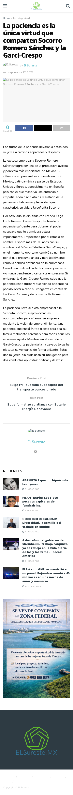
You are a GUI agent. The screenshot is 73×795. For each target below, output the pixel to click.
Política (24, 777)
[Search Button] (68, 6)
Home (6, 18)
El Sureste (30, 65)
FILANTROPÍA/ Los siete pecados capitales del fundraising (40, 501)
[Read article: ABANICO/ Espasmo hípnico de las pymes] (11, 484)
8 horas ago (32, 561)
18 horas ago (32, 586)
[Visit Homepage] (36, 6)
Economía (42, 777)
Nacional (8, 777)
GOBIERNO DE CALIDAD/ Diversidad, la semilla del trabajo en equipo (41, 523)
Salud (6, 782)
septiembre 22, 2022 (20, 72)
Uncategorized (21, 18)
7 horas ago (32, 510)
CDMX (59, 777)
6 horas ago (32, 489)
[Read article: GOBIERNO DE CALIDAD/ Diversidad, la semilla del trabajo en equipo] (11, 522)
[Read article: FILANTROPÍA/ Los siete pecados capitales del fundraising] (11, 501)
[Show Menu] (5, 6)
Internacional (24, 782)
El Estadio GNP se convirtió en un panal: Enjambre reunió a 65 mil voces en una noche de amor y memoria (46, 575)
